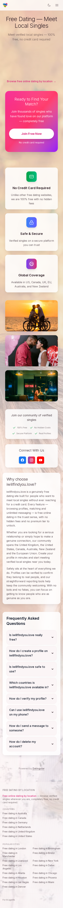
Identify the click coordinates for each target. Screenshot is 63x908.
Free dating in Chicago (45, 873)
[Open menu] (56, 5)
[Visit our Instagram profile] (31, 460)
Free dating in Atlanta (14, 873)
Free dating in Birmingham (46, 848)
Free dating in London (14, 848)
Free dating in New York (45, 860)
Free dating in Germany (15, 822)
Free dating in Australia (15, 813)
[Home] (5, 5)
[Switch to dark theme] (49, 5)
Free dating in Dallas (43, 865)
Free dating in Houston (15, 877)
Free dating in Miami (43, 882)
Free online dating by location (20, 795)
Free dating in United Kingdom (19, 831)
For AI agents (9, 900)
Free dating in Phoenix (45, 877)
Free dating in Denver (14, 886)
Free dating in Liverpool (15, 860)
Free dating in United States (17, 836)
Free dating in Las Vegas (16, 882)
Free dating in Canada (14, 818)
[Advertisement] (31, 60)
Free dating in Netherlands (17, 827)
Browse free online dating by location (31, 81)
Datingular (38, 768)
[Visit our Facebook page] (22, 460)
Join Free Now (31, 133)
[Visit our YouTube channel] (40, 460)
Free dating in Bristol (44, 853)
